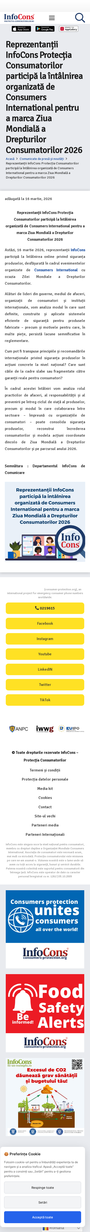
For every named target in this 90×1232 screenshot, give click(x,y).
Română (56, 1228)
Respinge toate (42, 1187)
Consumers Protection (26, 589)
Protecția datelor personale (45, 779)
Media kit (45, 788)
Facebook (45, 623)
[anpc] (19, 729)
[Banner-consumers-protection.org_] (45, 929)
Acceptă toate (42, 1217)
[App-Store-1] (45, 29)
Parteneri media (45, 825)
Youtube (45, 654)
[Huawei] (68, 29)
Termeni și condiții (45, 770)
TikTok (45, 700)
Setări (42, 1202)
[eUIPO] (71, 729)
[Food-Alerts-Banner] (45, 1013)
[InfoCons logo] (19, 18)
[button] (52, 18)
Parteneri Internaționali (45, 834)
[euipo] (45, 729)
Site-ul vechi (45, 816)
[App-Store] (21, 29)
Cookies (45, 797)
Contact (45, 807)
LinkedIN (45, 669)
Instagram (45, 638)
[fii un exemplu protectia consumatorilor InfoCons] (45, 1097)
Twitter (45, 684)
